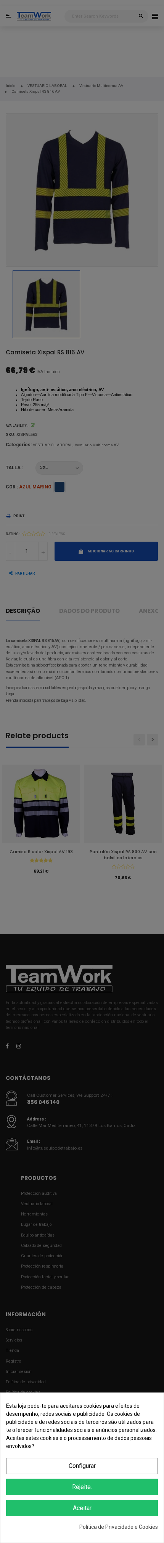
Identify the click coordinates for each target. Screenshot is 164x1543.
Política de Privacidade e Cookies (118, 1527)
